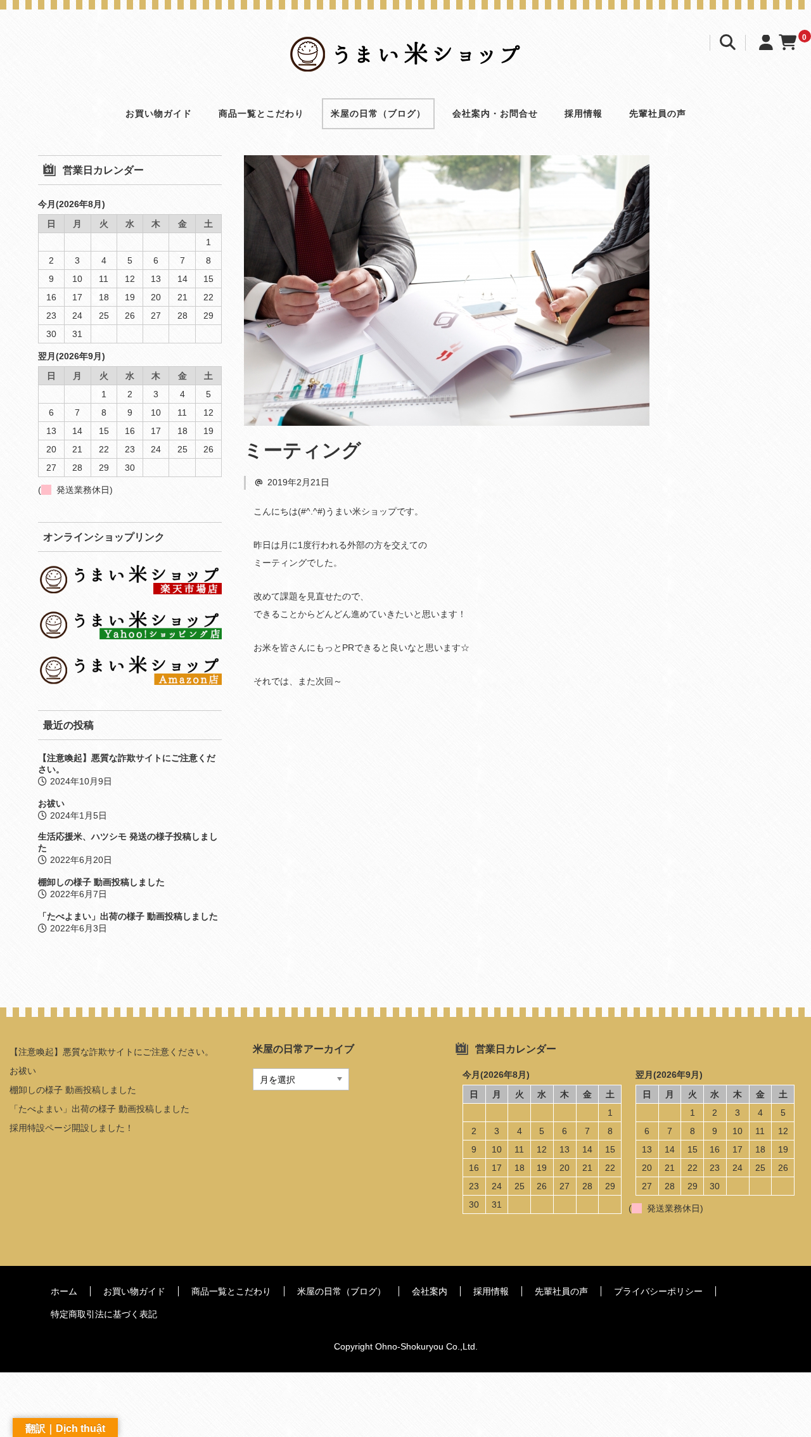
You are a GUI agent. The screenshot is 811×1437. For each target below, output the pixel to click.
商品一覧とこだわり (261, 113)
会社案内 (429, 1291)
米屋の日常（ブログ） (378, 113)
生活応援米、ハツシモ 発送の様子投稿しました (128, 842)
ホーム (64, 1291)
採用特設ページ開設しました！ (72, 1128)
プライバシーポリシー (658, 1291)
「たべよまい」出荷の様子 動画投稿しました (128, 916)
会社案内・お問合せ (495, 113)
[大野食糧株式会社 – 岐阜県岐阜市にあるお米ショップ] (406, 61)
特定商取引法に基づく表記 (104, 1314)
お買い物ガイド (158, 113)
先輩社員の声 (657, 113)
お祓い (51, 803)
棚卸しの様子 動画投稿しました (101, 882)
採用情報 (584, 113)
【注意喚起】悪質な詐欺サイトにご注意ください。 (126, 763)
